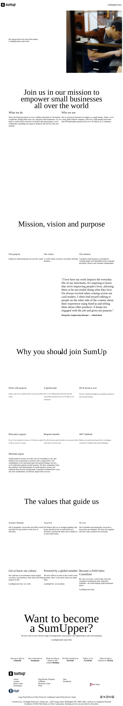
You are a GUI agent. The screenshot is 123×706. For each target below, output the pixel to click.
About (15, 679)
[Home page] (17, 675)
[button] (103, 686)
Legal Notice (23, 697)
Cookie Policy (60, 697)
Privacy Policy (33, 697)
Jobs (64, 679)
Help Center (18, 684)
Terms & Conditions (47, 697)
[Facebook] (101, 697)
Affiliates (41, 681)
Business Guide (44, 684)
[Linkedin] (112, 697)
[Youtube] (110, 697)
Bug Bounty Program (46, 679)
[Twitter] (104, 697)
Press (40, 686)
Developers (17, 686)
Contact (16, 681)
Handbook (67, 681)
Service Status (70, 697)
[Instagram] (107, 697)
